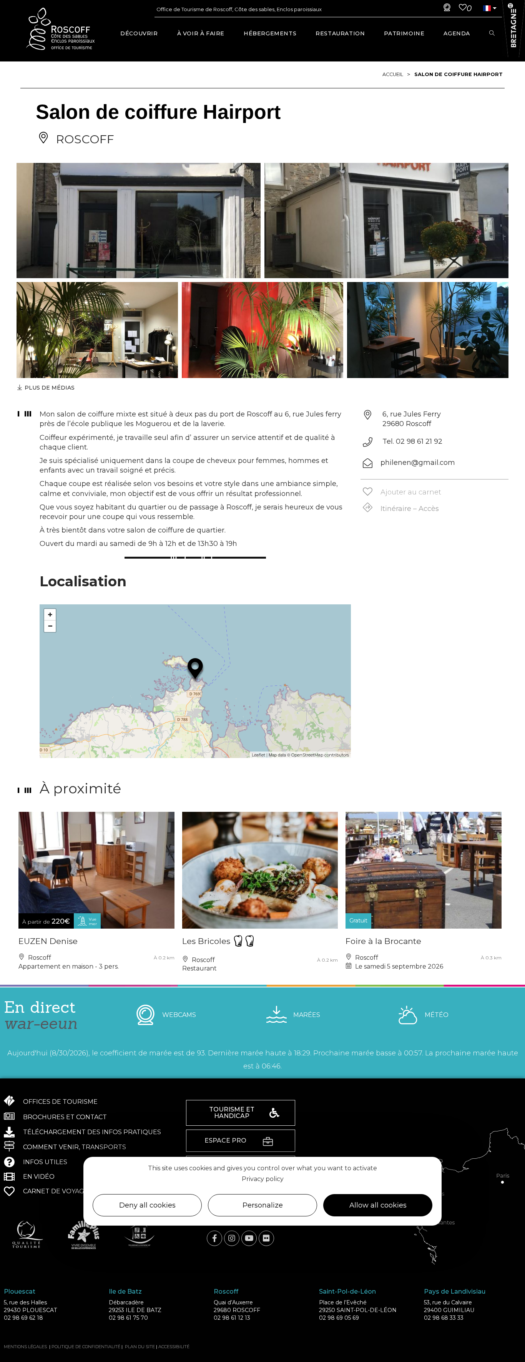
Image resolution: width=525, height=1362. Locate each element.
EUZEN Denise (48, 941)
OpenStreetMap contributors (320, 755)
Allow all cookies (378, 1205)
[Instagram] (231, 1238)
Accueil (392, 74)
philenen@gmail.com (417, 462)
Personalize (263, 1205)
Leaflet (258, 755)
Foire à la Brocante (383, 941)
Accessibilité (173, 1346)
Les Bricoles (207, 941)
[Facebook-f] (214, 1238)
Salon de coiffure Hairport (458, 74)
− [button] (50, 626)
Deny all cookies (147, 1205)
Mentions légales (25, 1346)
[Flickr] (266, 1238)
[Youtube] (249, 1238)
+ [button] (50, 614)
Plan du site (140, 1346)
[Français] (486, 8)
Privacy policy (263, 1179)
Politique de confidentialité (86, 1346)
